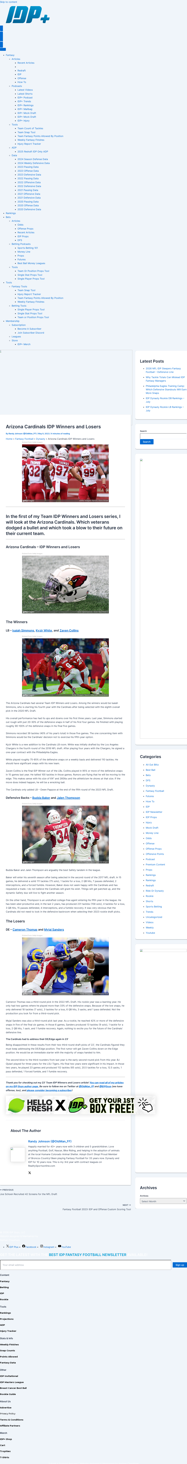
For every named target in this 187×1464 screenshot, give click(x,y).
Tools (15, 124)
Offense (22, 78)
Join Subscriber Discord (31, 332)
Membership (12, 321)
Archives (144, 1196)
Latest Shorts (25, 93)
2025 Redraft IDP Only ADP (33, 151)
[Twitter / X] (29, 1172)
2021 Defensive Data (29, 197)
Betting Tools (19, 305)
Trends (149, 911)
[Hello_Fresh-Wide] (80, 1113)
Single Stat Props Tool (30, 274)
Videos (149, 922)
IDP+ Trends (24, 101)
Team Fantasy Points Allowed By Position (40, 136)
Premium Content (155, 864)
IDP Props (23, 236)
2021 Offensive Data (29, 193)
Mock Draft (152, 827)
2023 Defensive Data (29, 174)
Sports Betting (154, 906)
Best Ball (150, 770)
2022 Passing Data (28, 178)
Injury (149, 822)
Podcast (150, 859)
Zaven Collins (69, 630)
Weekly (150, 927)
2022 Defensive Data (29, 186)
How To (22, 82)
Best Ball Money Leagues (31, 263)
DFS (20, 240)
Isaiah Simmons (23, 630)
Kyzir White (44, 630)
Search (143, 431)
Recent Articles (26, 62)
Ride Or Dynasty (155, 890)
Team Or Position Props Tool (33, 270)
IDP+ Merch (24, 344)
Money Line (24, 251)
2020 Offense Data (28, 205)
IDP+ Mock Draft (27, 113)
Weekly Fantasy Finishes (31, 139)
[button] (93, 32)
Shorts (149, 901)
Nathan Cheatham (10, 1240)
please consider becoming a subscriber (49, 1090)
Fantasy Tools (19, 286)
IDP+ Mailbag (25, 109)
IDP (19, 74)
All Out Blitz (152, 764)
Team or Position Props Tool (33, 317)
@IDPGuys (105, 1086)
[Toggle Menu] (3, 49)
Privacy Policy (7, 1413)
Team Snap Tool (26, 132)
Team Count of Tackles (30, 128)
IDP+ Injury (24, 120)
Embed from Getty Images (32, 442)
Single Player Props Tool (31, 278)
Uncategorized (154, 917)
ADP (14, 147)
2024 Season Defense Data (33, 159)
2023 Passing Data (28, 166)
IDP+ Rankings (25, 105)
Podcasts (17, 86)
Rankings (11, 213)
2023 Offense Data (28, 170)
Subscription (19, 324)
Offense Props (25, 228)
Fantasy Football (155, 791)
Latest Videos (25, 89)
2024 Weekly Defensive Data (34, 163)
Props (21, 255)
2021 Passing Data (28, 190)
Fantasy (10, 55)
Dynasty (150, 785)
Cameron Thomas (25, 929)
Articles (16, 59)
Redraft (22, 70)
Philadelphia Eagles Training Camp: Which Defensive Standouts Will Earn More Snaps (166, 390)
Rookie (149, 896)
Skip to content (8, 1)
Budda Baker (41, 798)
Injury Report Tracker (29, 143)
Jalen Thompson (68, 798)
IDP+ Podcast (25, 97)
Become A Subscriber (29, 328)
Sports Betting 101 (28, 247)
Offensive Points (155, 854)
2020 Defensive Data (29, 209)
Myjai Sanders (54, 929)
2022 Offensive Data (29, 182)
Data (14, 155)
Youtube (150, 932)
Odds (20, 224)
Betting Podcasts (21, 243)
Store (15, 340)
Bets (8, 217)
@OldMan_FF (86, 1086)
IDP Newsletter (154, 812)
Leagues (16, 336)
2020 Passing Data (28, 201)
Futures (22, 259)
